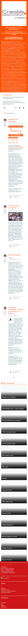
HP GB (4, 45)
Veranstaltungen (12, 75)
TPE (15, 59)
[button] (15, 107)
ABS (7, 84)
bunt (7, 88)
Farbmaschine (6, 41)
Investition (15, 51)
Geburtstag (14, 82)
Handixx (7, 53)
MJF (20, 53)
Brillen (8, 69)
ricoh (17, 79)
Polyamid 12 (12, 72)
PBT (14, 50)
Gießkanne (9, 82)
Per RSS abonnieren (9, 113)
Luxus (23, 87)
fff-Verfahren (7, 65)
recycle (14, 45)
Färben (7, 50)
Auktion (14, 74)
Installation (21, 45)
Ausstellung (3, 50)
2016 (2, 69)
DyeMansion (19, 82)
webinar (6, 57)
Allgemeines (12, 258)
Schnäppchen (9, 62)
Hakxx (10, 41)
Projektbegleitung (10, 81)
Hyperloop (7, 75)
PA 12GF (15, 71)
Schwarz (11, 51)
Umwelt (2, 78)
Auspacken (11, 85)
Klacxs (19, 84)
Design (22, 75)
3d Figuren (20, 56)
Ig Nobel (9, 59)
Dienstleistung (20, 71)
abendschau (16, 47)
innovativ (15, 85)
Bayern (20, 63)
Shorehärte (3, 47)
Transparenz (12, 65)
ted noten (12, 54)
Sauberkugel (15, 69)
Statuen (6, 56)
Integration (3, 53)
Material (12, 47)
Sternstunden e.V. (22, 88)
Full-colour (19, 41)
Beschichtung (17, 65)
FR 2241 (13, 62)
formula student (4, 63)
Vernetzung (20, 68)
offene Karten (17, 75)
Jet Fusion (24, 56)
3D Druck (11, 60)
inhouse (4, 88)
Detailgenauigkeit (22, 57)
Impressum (3, 602)
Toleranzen (6, 74)
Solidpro (7, 47)
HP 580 (4, 85)
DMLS (20, 60)
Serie (14, 63)
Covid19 (2, 75)
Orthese (22, 65)
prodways (23, 53)
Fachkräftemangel (9, 45)
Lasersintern (11, 48)
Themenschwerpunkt (9, 66)
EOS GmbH (12, 44)
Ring (23, 74)
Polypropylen (11, 88)
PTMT (17, 63)
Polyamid (20, 48)
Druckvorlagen (10, 71)
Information (4, 48)
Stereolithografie (21, 69)
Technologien (19, 74)
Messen (23, 47)
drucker (22, 79)
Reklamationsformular (6, 592)
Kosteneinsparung (12, 57)
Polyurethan (10, 74)
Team (7, 59)
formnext (16, 91)
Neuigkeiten (21, 66)
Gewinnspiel (23, 72)
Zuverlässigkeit (22, 42)
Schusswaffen (6, 68)
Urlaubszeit (13, 42)
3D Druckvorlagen (14, 255)
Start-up (20, 87)
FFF (8, 44)
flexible (7, 85)
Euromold (9, 84)
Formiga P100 (7, 78)
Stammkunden (14, 56)
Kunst (23, 48)
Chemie (20, 78)
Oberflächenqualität (6, 42)
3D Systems (22, 44)
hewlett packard (16, 81)
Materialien (22, 84)
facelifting (3, 56)
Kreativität (17, 88)
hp (13, 68)
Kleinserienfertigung (5, 91)
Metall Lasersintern (19, 62)
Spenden (17, 87)
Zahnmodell (14, 41)
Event (17, 57)
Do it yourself (10, 63)
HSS (5, 54)
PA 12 (20, 47)
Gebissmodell (20, 51)
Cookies (3, 605)
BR (24, 62)
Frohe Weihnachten (22, 85)
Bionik (10, 68)
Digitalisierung (3, 81)
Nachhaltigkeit (23, 54)
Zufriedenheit (17, 44)
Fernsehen (3, 84)
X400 (25, 75)
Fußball (2, 82)
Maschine (3, 71)
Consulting (16, 78)
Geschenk (16, 68)
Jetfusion (16, 48)
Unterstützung (16, 60)
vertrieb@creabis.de (8, 571)
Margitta (10, 123)
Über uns (21, 123)
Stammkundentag (4, 51)
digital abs (3, 66)
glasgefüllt (10, 56)
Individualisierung (17, 54)
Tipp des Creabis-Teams (15, 259)
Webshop (3, 588)
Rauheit (17, 42)
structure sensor (4, 87)
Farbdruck (11, 53)
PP (24, 51)
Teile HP (2, 57)
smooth (13, 59)
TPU (17, 45)
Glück (6, 71)
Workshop (11, 50)
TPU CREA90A (11, 87)
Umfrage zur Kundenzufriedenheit (8, 591)
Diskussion (12, 78)
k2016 (25, 65)
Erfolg (2, 74)
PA (8, 57)
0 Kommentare (14, 197)
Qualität (4, 69)
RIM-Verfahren (22, 91)
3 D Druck (8, 54)
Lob (9, 47)
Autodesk (18, 59)
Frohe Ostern (15, 66)
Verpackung (17, 50)
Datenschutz (4, 607)
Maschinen (11, 91)
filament (24, 68)
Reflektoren (6, 72)
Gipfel (2, 41)
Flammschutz (16, 53)
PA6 (9, 51)
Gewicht (23, 82)
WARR (5, 82)
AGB (2, 604)
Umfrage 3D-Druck (5, 589)
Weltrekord (3, 59)
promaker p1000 (4, 44)
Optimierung (24, 78)
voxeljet (2, 54)
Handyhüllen (17, 72)
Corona (11, 69)
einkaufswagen (22, 81)
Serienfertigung (14, 84)
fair (1, 79)
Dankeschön (7, 60)
